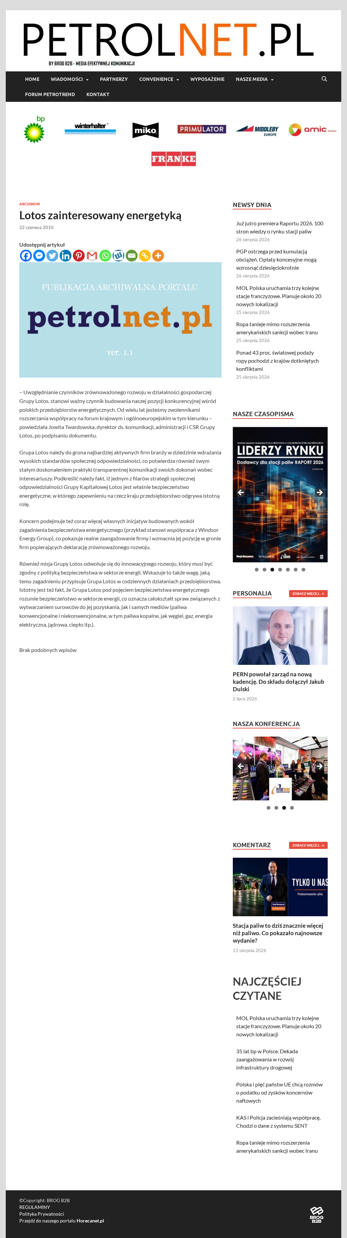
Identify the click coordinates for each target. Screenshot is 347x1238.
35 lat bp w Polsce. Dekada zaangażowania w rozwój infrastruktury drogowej (267, 1059)
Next (319, 493)
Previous (241, 493)
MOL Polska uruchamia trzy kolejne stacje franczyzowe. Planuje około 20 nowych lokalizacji (278, 296)
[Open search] (324, 79)
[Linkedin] (66, 256)
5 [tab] (288, 569)
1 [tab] (257, 569)
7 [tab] (303, 569)
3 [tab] (272, 569)
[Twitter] (52, 256)
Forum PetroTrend (50, 94)
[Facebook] (26, 256)
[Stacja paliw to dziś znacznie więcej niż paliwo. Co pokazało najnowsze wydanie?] (280, 886)
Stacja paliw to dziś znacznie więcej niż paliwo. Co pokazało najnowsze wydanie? (278, 933)
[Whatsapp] (105, 256)
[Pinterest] (79, 256)
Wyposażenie (207, 79)
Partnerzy (114, 79)
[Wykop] (118, 256)
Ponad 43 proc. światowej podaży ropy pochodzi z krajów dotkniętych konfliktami (277, 360)
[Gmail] (92, 256)
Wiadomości (67, 79)
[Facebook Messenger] (39, 256)
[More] (158, 256)
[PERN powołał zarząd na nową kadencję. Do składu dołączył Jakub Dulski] (280, 634)
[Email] (132, 256)
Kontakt (97, 94)
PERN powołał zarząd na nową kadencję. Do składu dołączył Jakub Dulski (278, 682)
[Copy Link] (145, 256)
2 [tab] (264, 569)
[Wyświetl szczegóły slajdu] (280, 494)
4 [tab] (280, 569)
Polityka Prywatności (41, 1214)
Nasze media (252, 79)
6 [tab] (296, 569)
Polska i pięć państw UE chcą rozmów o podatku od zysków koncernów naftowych (279, 1092)
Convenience (156, 79)
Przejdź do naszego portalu (61, 1220)
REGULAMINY (34, 1207)
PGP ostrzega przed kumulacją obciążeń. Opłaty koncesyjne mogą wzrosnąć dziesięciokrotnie (276, 259)
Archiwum (29, 204)
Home (32, 79)
